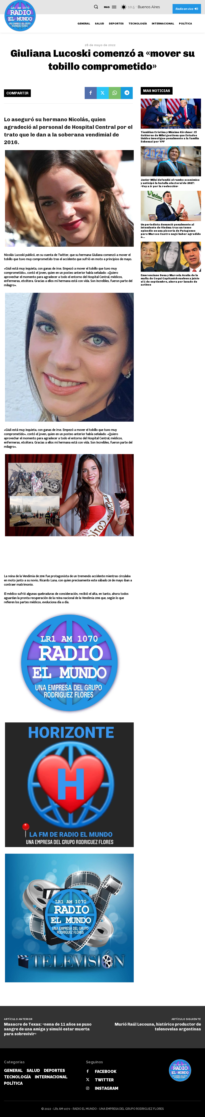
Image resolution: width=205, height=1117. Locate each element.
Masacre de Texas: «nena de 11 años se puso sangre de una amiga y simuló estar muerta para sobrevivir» (47, 1029)
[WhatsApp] (115, 93)
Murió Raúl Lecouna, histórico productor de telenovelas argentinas (158, 1026)
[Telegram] (127, 93)
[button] (96, 6)
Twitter (104, 1080)
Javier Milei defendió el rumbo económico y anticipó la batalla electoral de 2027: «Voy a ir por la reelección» (170, 183)
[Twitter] (103, 93)
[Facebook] (91, 93)
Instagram (106, 1088)
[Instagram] (87, 1088)
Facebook (106, 1071)
